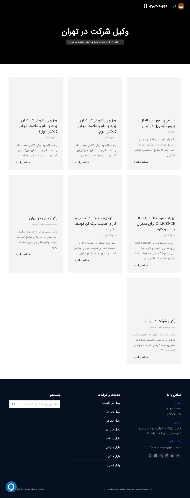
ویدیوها (171, 132)
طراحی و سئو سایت (35, 489)
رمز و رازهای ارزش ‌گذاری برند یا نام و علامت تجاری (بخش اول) (37, 125)
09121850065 (174, 414)
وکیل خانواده (113, 429)
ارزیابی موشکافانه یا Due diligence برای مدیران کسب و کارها (155, 223)
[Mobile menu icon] (181, 6)
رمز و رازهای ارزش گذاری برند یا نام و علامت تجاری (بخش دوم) (96, 125)
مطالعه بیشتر (142, 162)
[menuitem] (138, 6)
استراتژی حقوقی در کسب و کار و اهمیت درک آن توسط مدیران (95, 223)
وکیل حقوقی (113, 420)
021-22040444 (158, 6)
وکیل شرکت (113, 438)
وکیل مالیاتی (113, 447)
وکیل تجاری (113, 411)
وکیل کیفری (113, 465)
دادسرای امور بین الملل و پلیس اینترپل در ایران (156, 123)
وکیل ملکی (114, 456)
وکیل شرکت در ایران (160, 321)
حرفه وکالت (51, 224)
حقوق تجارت (109, 137)
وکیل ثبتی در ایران (43, 218)
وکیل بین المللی (111, 402)
